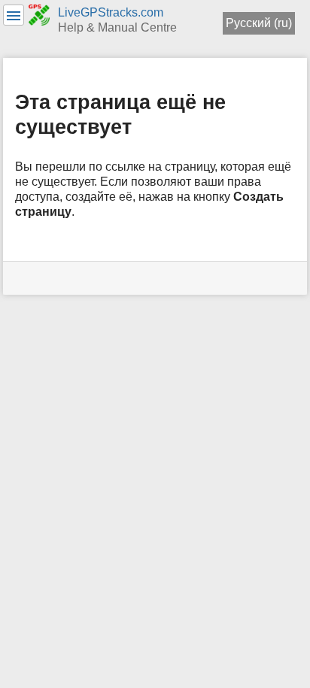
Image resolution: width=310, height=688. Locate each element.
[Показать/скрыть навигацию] (13, 15)
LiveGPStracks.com (110, 12)
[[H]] (39, 14)
